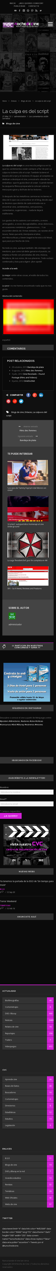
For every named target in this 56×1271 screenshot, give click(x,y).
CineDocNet (29, 380)
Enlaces (14, 101)
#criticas (39, 721)
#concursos (5, 724)
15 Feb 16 (11, 908)
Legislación (10, 1125)
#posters (4, 721)
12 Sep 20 (11, 892)
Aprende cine (11, 1079)
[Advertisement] (28, 64)
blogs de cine (17, 412)
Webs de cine (11, 1204)
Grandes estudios (13, 1178)
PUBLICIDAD (19, 6)
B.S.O (2, 889)
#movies (39, 724)
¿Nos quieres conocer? (31, 3)
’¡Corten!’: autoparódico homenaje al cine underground (25, 525)
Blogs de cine (26, 101)
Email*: (3, 799)
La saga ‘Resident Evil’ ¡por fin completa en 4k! (27, 560)
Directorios (10, 1105)
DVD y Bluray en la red (15, 1171)
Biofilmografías (12, 1000)
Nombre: (4, 787)
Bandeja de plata (36, 367)
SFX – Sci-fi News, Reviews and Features (24, 588)
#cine (32, 721)
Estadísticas (10, 1112)
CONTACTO (33, 6)
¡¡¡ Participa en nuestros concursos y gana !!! (27, 647)
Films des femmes (34, 370)
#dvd (14, 724)
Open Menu (50, 24)
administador (20, 116)
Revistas (8, 1184)
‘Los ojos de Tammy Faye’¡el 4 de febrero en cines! (26, 489)
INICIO (13, 3)
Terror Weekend (8, 901)
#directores (14, 721)
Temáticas (5, 905)
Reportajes (10, 1033)
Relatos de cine (12, 1026)
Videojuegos (10, 1046)
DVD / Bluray (10, 1013)
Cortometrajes (11, 1007)
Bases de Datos (12, 1086)
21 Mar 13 (6, 116)
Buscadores (10, 1092)
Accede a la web (10, 268)
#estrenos (29, 724)
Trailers (8, 1040)
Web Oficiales (11, 1197)
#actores (25, 721)
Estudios (9, 1119)
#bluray (20, 724)
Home (4, 101)
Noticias (8, 1020)
